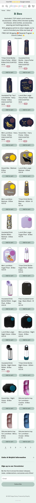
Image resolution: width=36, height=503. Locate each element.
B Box (8, 10)
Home (3, 10)
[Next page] (30, 447)
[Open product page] (9, 47)
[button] (2, 6)
